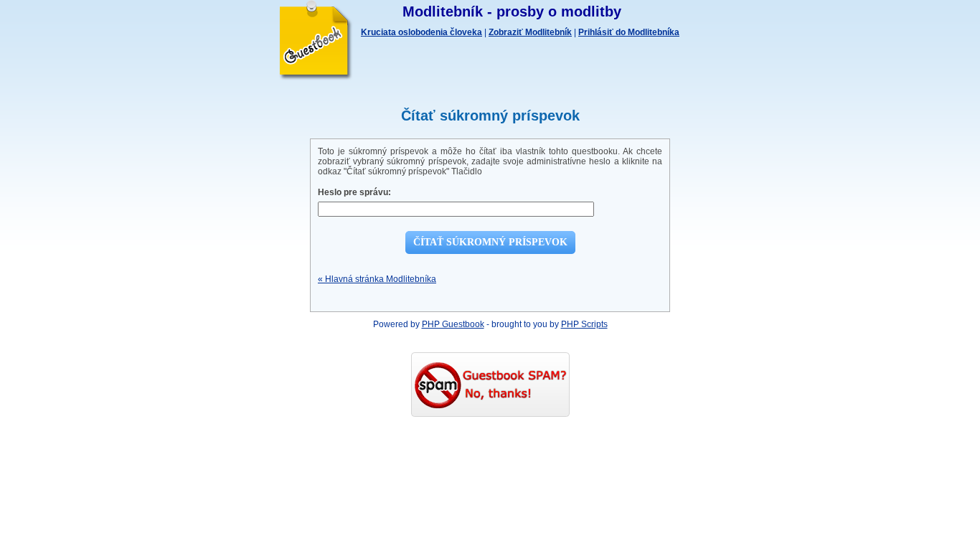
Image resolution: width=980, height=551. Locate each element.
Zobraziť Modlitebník (530, 32)
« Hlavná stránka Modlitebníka (377, 279)
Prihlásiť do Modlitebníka (628, 32)
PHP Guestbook (453, 324)
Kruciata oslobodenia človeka (421, 32)
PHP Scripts (584, 324)
